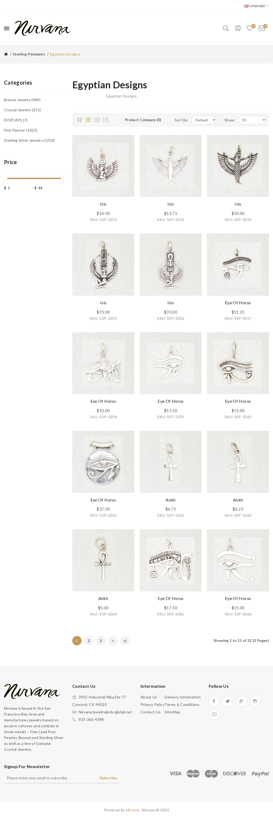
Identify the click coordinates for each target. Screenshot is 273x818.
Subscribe (108, 778)
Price (10, 162)
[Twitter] (227, 701)
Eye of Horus (238, 302)
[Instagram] (255, 701)
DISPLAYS (15, 120)
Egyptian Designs (65, 54)
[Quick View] (125, 168)
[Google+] (241, 701)
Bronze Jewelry (21, 99)
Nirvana (133, 810)
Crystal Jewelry (22, 110)
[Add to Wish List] (125, 144)
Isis (103, 203)
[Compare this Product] (125, 156)
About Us (148, 697)
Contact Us (150, 712)
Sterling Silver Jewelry (29, 140)
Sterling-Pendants (29, 54)
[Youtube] (214, 714)
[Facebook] (214, 701)
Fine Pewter (20, 130)
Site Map (172, 712)
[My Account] (237, 28)
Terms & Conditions (181, 704)
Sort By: (182, 120)
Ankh (170, 499)
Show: (229, 120)
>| (125, 640)
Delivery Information (182, 697)
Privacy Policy (152, 704)
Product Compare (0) (143, 119)
